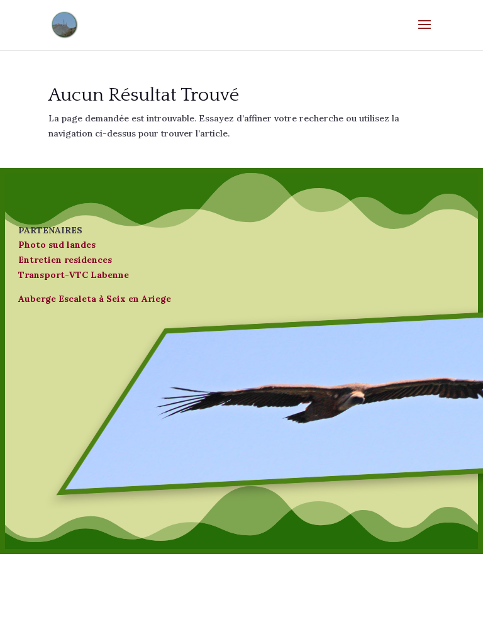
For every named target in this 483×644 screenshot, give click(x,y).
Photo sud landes (57, 244)
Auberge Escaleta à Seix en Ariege (94, 298)
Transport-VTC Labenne (73, 274)
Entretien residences (65, 259)
